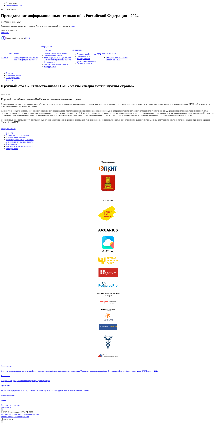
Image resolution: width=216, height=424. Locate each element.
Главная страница (13, 75)
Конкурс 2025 (50, 66)
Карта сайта (6, 407)
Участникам (14, 53)
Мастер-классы (83, 59)
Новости (47, 51)
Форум (3, 400)
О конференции (45, 46)
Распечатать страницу (10, 405)
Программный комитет (54, 55)
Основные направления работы (57, 60)
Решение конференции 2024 (89, 54)
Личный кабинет (108, 53)
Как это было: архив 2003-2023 (57, 64)
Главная (4, 57)
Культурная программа (86, 61)
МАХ (27, 38)
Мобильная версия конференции (15, 416)
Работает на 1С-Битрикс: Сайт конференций (20, 414)
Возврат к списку (8, 129)
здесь (73, 26)
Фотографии (49, 62)
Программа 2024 (84, 56)
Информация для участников (26, 57)
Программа (77, 50)
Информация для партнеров (26, 60)
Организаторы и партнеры (55, 53)
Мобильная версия (14, 5)
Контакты (5, 33)
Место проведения (7, 395)
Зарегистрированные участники (57, 57)
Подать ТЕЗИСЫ (113, 60)
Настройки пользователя (117, 57)
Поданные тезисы (84, 63)
